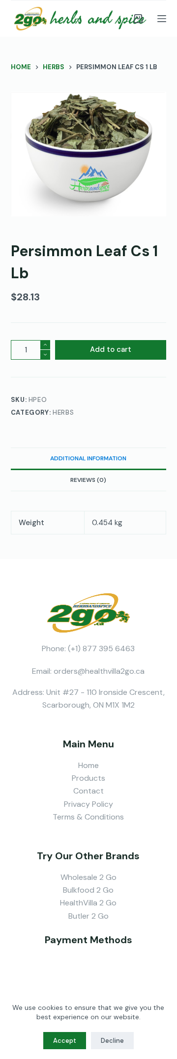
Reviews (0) (88, 480)
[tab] (89, 458)
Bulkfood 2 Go (88, 890)
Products (88, 778)
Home (88, 765)
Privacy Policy (88, 804)
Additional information (88, 458)
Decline (112, 1040)
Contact (88, 791)
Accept (64, 1040)
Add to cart (110, 349)
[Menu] (161, 18)
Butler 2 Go (88, 916)
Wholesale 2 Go (88, 877)
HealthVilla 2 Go (88, 903)
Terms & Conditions (88, 817)
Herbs (63, 412)
